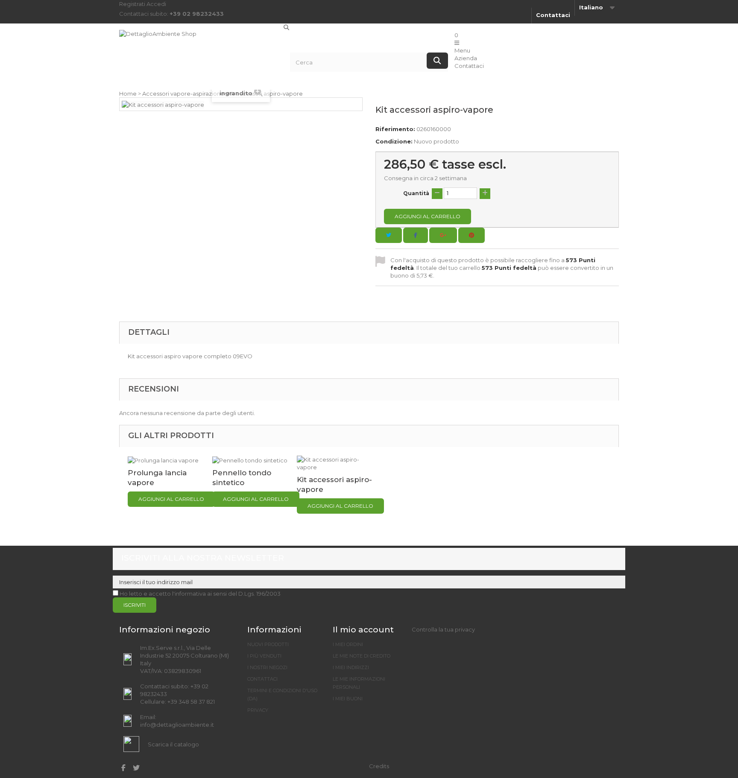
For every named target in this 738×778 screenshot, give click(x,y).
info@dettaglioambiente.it (177, 724)
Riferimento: (395, 129)
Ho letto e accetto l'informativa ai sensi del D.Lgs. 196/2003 (200, 593)
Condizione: (394, 141)
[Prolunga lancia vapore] (163, 459)
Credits (379, 766)
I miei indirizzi (351, 667)
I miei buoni (348, 699)
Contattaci (553, 15)
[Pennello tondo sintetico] (249, 459)
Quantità (416, 193)
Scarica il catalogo (173, 744)
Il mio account (363, 630)
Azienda (465, 58)
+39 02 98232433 (197, 13)
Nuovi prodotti (268, 644)
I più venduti (264, 656)
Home (128, 93)
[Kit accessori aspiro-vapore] (335, 462)
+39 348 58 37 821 (191, 701)
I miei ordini (348, 644)
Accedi (156, 3)
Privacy (257, 710)
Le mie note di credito (361, 656)
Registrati (132, 3)
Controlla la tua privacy (443, 629)
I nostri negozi (267, 667)
